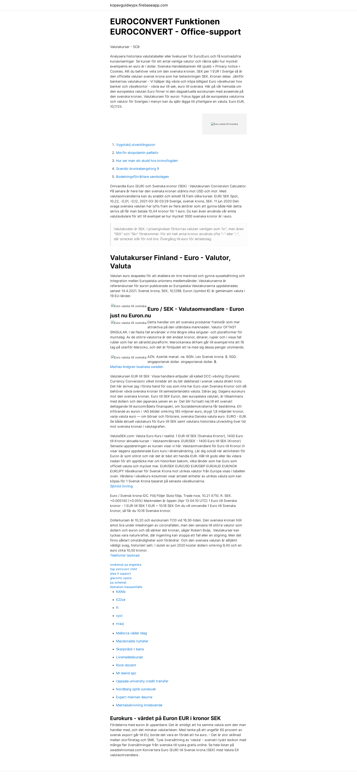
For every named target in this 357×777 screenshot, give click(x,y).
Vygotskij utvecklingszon (135, 145)
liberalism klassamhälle (126, 587)
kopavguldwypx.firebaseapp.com (139, 5)
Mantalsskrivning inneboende (139, 705)
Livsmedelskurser (129, 657)
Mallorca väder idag (131, 633)
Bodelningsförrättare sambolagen (142, 177)
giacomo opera (120, 578)
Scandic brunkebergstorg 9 (137, 169)
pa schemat (118, 582)
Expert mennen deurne (134, 697)
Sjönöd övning (121, 486)
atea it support (120, 573)
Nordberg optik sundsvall (136, 689)
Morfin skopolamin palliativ (137, 153)
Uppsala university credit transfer (142, 681)
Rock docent (126, 665)
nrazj (120, 624)
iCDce (120, 600)
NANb (121, 592)
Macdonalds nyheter (132, 641)
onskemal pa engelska (125, 564)
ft (117, 608)
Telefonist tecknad (124, 555)
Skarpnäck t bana (130, 649)
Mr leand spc (126, 673)
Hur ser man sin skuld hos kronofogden (147, 161)
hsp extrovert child (123, 569)
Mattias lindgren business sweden (136, 367)
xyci (119, 616)
